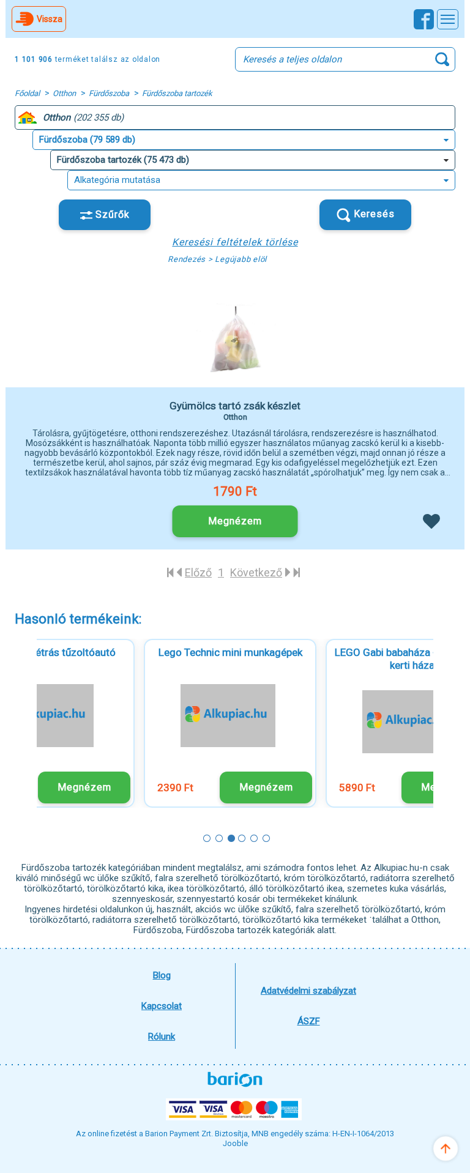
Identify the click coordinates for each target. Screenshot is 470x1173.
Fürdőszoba (109, 93)
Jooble (235, 1143)
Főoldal (27, 93)
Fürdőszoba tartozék (177, 93)
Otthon (64, 93)
